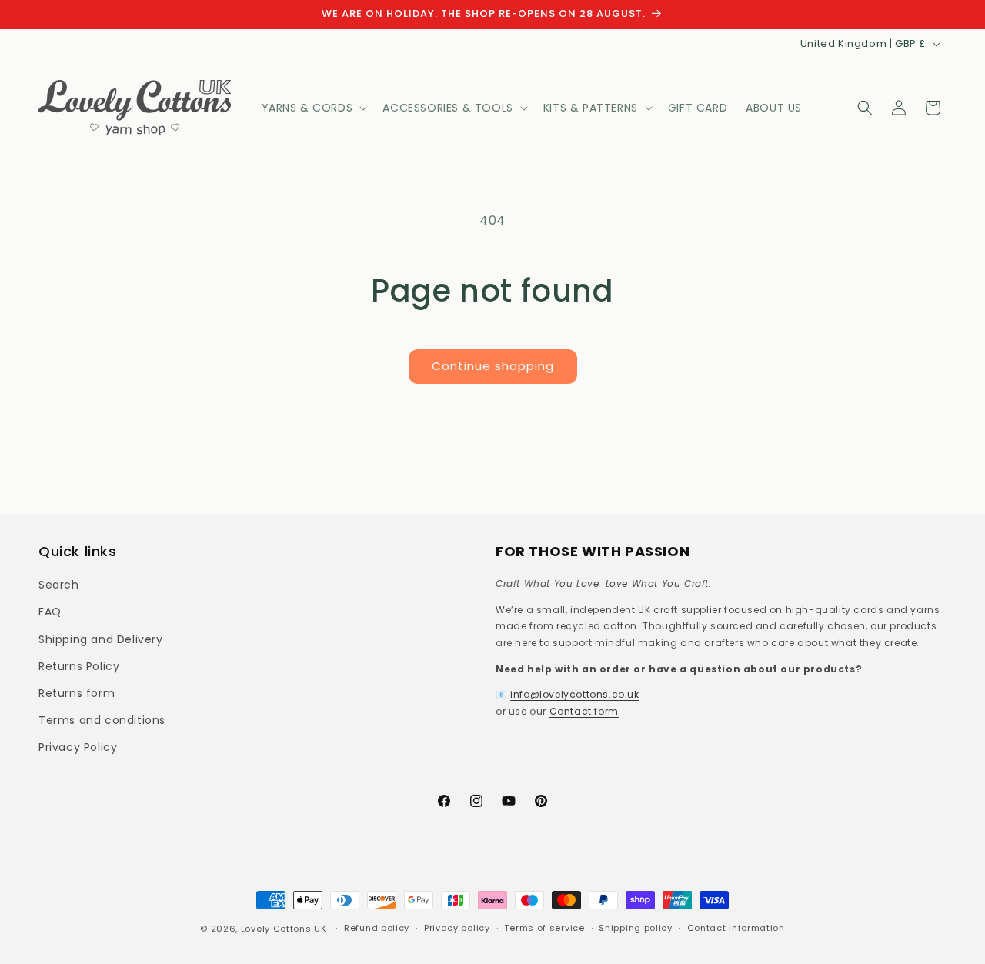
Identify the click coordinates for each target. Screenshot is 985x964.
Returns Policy (78, 666)
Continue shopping (493, 366)
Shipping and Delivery (100, 639)
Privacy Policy (77, 747)
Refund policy (376, 928)
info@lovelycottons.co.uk (574, 694)
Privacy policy (457, 928)
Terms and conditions (101, 720)
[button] (313, 108)
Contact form (584, 711)
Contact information (736, 928)
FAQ (50, 611)
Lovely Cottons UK (284, 928)
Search (58, 584)
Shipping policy (636, 928)
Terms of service (544, 928)
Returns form (76, 693)
